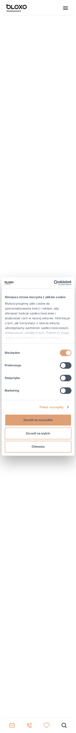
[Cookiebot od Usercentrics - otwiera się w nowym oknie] (54, 283)
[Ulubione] (47, 725)
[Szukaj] (64, 725)
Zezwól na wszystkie (38, 420)
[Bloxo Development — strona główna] (16, 8)
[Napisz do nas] (12, 725)
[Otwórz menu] (65, 8)
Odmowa (38, 446)
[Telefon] (29, 725)
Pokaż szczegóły (52, 407)
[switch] (65, 365)
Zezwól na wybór (38, 433)
